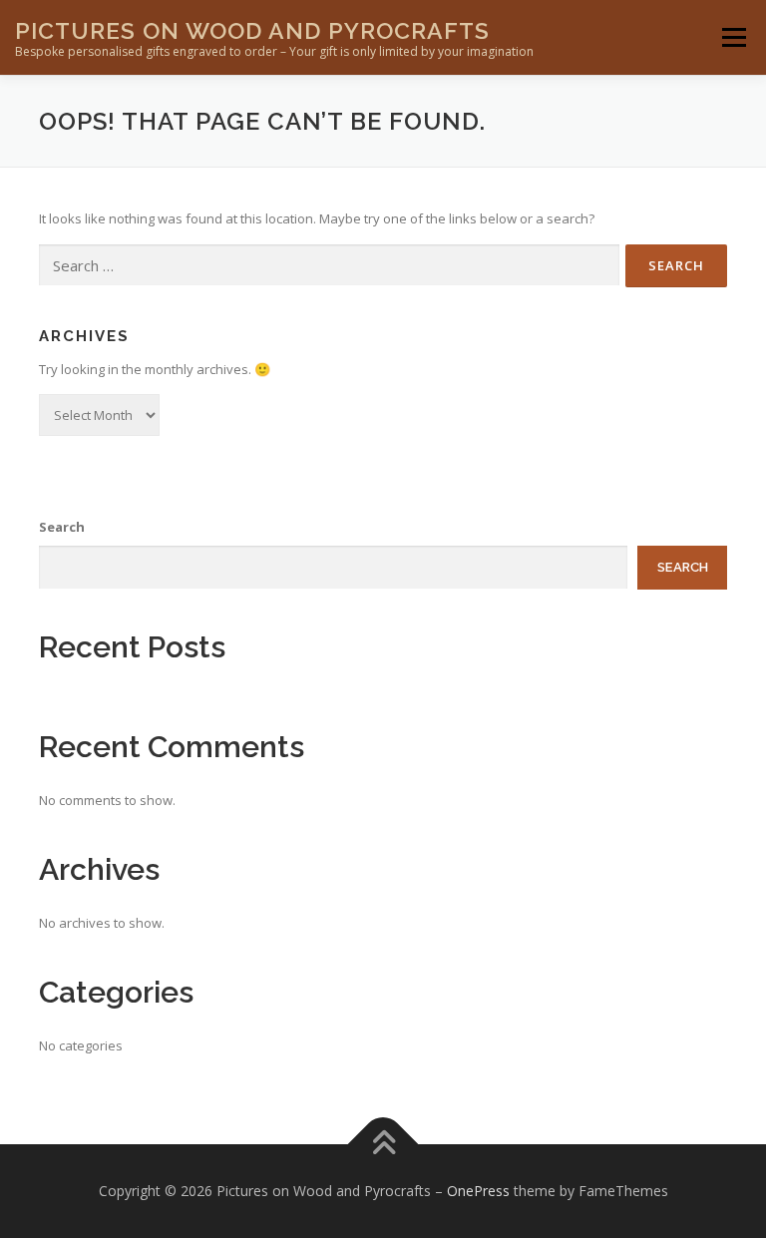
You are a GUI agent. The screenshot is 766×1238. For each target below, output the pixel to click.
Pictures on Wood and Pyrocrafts (252, 30)
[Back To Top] (383, 1143)
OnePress (478, 1190)
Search (62, 527)
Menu (733, 37)
